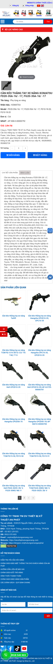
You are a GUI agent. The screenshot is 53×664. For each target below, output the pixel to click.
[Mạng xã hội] (10, 648)
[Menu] (2, 21)
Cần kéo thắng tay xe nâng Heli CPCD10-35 (13, 386)
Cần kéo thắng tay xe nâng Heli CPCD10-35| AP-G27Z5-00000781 (39, 387)
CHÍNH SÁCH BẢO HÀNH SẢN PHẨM (15, 579)
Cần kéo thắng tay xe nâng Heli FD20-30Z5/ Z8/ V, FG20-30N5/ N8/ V (13, 488)
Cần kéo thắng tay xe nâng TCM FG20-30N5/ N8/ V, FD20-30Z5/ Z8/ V (39, 488)
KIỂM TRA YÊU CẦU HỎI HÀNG (12, 560)
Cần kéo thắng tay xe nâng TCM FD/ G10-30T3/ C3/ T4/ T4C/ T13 (13, 352)
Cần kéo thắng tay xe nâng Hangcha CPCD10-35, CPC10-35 (39, 318)
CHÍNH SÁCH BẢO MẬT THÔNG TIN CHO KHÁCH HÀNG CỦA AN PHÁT (25, 564)
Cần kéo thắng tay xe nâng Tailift (13, 317)
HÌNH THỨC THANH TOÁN (11, 576)
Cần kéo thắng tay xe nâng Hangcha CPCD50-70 (13, 420)
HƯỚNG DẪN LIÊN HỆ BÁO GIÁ (12, 569)
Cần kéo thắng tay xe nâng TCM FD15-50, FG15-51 (39, 454)
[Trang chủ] (6, 13)
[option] (6, 85)
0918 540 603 (18, 655)
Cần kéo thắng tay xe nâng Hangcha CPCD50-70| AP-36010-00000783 (39, 421)
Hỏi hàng (14, 155)
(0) (4, 334)
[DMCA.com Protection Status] (9, 546)
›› (33, 498)
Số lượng (5, 148)
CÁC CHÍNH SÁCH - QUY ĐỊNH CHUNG (15, 583)
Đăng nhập (29, 5)
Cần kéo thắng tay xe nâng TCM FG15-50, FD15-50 (13, 454)
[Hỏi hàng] (3, 329)
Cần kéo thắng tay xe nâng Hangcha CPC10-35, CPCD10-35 (39, 352)
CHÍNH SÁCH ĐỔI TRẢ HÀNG (12, 572)
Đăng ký (16, 5)
